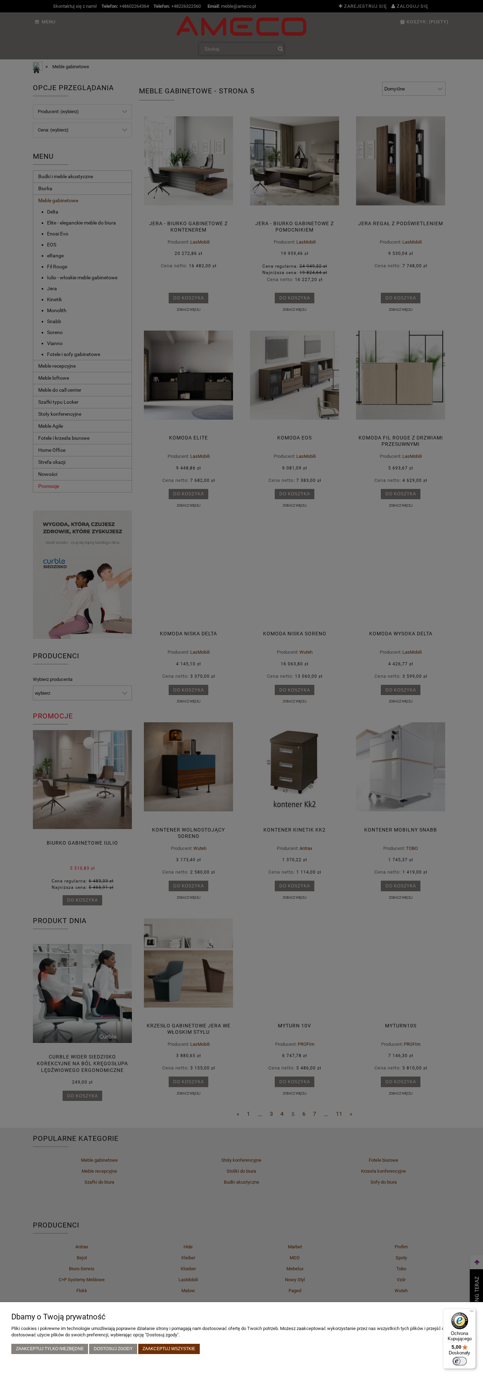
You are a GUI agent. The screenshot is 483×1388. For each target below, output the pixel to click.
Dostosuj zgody (113, 1348)
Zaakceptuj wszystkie (168, 1348)
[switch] (460, 1361)
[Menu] (471, 1312)
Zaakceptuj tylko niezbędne (50, 1348)
